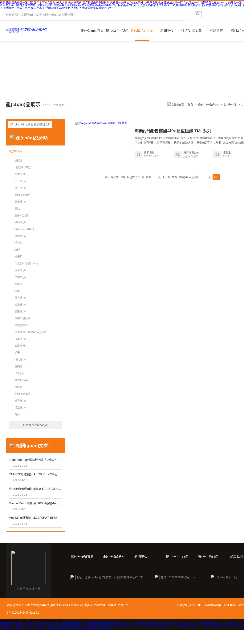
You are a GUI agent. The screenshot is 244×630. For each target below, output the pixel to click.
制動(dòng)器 (22, 393)
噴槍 (17, 290)
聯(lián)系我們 (208, 556)
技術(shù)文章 (191, 30)
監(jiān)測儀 (21, 215)
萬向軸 (18, 386)
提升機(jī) (20, 187)
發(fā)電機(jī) (22, 318)
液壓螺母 (19, 345)
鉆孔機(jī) (20, 180)
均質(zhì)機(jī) (22, 167)
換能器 (18, 160)
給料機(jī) (20, 222)
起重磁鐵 (19, 174)
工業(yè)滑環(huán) (26, 263)
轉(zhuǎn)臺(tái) (24, 229)
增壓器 (18, 283)
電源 (17, 414)
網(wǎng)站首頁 (92, 30)
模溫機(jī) (20, 407)
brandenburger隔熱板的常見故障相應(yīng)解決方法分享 (35, 459)
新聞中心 (166, 30)
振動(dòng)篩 (22, 194)
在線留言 (216, 30)
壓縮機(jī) (20, 277)
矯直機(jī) (20, 400)
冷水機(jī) (20, 270)
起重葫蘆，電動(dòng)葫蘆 (30, 331)
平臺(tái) (19, 373)
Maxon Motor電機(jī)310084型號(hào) (34, 503)
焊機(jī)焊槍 (21, 325)
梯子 (17, 352)
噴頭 (17, 249)
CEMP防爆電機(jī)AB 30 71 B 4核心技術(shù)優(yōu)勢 (35, 474)
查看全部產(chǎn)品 (35, 425)
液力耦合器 (21, 380)
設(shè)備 (230, 104)
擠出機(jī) (20, 201)
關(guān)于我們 (117, 30)
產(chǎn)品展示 (142, 30)
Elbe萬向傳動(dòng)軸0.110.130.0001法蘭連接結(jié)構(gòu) (35, 488)
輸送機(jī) (20, 304)
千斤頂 (18, 242)
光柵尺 (18, 256)
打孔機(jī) (20, 359)
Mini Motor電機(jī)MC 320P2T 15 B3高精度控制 (35, 517)
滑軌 (17, 208)
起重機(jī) (20, 338)
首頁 (190, 104)
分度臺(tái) (20, 235)
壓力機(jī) (20, 297)
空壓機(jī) (20, 311)
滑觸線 (18, 366)
